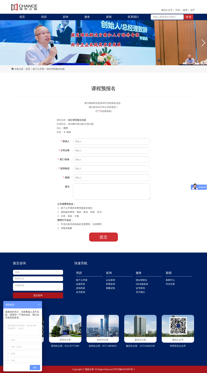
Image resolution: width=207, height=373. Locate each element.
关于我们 (140, 292)
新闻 (109, 16)
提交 (103, 237)
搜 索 (188, 17)
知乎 (192, 10)
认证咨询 (110, 280)
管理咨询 (110, 284)
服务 (87, 16)
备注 (67, 186)
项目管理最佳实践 (56, 69)
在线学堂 (80, 284)
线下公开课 (38, 69)
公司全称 (64, 150)
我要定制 (110, 288)
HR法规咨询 (142, 284)
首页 (22, 16)
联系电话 (64, 168)
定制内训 (80, 288)
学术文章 (170, 284)
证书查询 (80, 292)
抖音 (177, 10)
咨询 (65, 16)
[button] (4, 42)
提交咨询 (38, 295)
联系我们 (133, 16)
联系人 (65, 141)
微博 (185, 10)
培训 (44, 16)
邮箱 (66, 177)
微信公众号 (167, 10)
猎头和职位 (141, 280)
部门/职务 (64, 159)
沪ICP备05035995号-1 (124, 369)
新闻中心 (170, 280)
